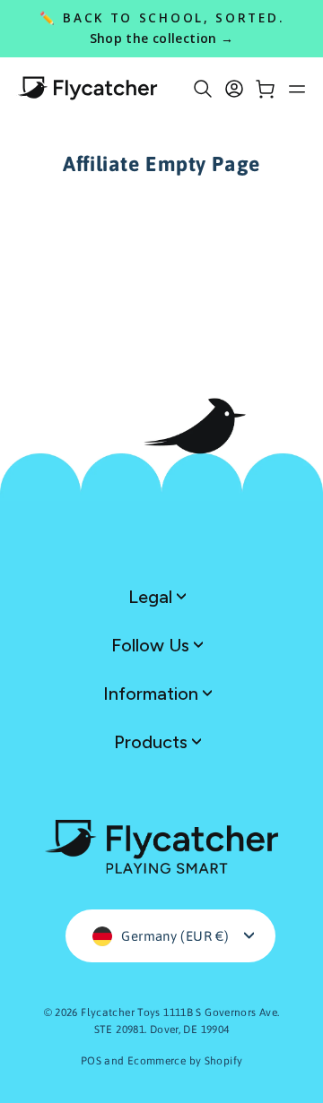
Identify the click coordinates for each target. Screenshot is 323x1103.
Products (153, 742)
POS (91, 1061)
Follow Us (152, 645)
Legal (152, 597)
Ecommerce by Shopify (185, 1061)
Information (153, 693)
